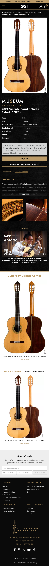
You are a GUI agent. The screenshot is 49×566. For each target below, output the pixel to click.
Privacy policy (32, 563)
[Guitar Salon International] (24, 6)
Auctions (30, 508)
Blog (28, 492)
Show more (25, 194)
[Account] (40, 6)
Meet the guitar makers (35, 486)
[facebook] (15, 549)
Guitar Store (9, 12)
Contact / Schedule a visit (11, 497)
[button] (8, 6)
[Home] (2, 12)
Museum (19, 12)
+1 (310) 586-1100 (27, 541)
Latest (27, 371)
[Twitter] (23, 549)
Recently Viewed (12, 371)
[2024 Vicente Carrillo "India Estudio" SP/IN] (24, 55)
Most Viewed (39, 371)
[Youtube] (29, 549)
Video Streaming (33, 489)
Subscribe (40, 472)
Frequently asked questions (8, 493)
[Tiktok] (34, 549)
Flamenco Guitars (8, 511)
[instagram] (19, 549)
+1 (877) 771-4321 (27, 544)
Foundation (6, 489)
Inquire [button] (24, 159)
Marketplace (31, 514)
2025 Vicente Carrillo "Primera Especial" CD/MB (24, 356)
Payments (6, 500)
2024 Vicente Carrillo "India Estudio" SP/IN (24, 440)
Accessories (6, 514)
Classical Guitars (30, 12)
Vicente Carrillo (21, 172)
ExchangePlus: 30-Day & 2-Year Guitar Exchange (24, 2)
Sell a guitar (31, 511)
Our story (5, 486)
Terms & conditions (19, 563)
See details (24, 360)
